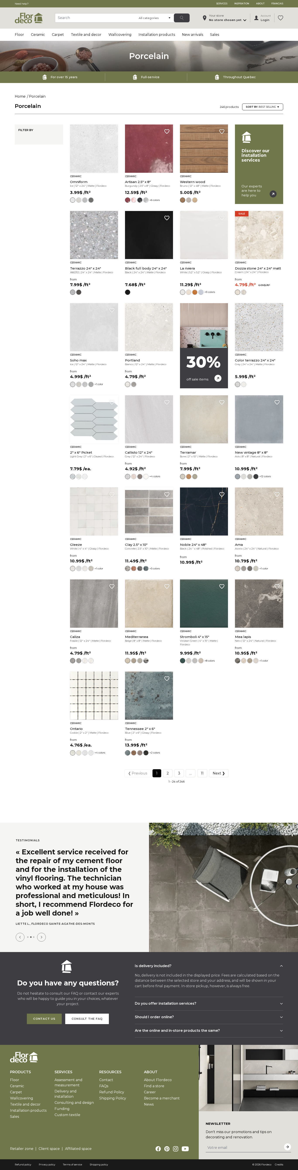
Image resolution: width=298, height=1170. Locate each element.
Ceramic (38, 35)
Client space (49, 1149)
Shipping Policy (112, 1098)
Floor (19, 35)
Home (20, 96)
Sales (214, 35)
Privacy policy (47, 1164)
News (149, 1104)
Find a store (154, 1086)
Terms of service (72, 1164)
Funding (62, 1109)
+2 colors (154, 752)
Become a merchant (162, 1098)
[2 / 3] (31, 937)
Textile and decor (86, 35)
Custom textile (67, 1115)
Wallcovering (120, 35)
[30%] (204, 345)
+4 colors (154, 476)
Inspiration (241, 3)
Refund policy (23, 1164)
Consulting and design (74, 1103)
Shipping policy (99, 1164)
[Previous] (20, 937)
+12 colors (265, 476)
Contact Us (44, 1018)
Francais (277, 3)
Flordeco (266, 1164)
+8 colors (209, 660)
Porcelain (37, 96)
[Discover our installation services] (259, 164)
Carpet (58, 35)
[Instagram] (175, 1148)
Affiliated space (78, 1149)
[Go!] (182, 18)
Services (221, 3)
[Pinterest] (167, 1148)
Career (150, 1092)
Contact (106, 1080)
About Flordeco (158, 1080)
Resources (110, 1072)
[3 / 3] (33, 937)
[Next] (41, 937)
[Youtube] (185, 1148)
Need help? (22, 3)
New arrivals (192, 35)
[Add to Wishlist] (112, 131)
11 (202, 773)
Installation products (157, 35)
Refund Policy (111, 1092)
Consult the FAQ (87, 1018)
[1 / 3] (28, 937)
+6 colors (154, 200)
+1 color (98, 384)
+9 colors (209, 292)
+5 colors (154, 568)
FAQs (103, 1086)
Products (20, 1072)
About (260, 3)
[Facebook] (158, 1148)
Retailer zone (21, 1149)
